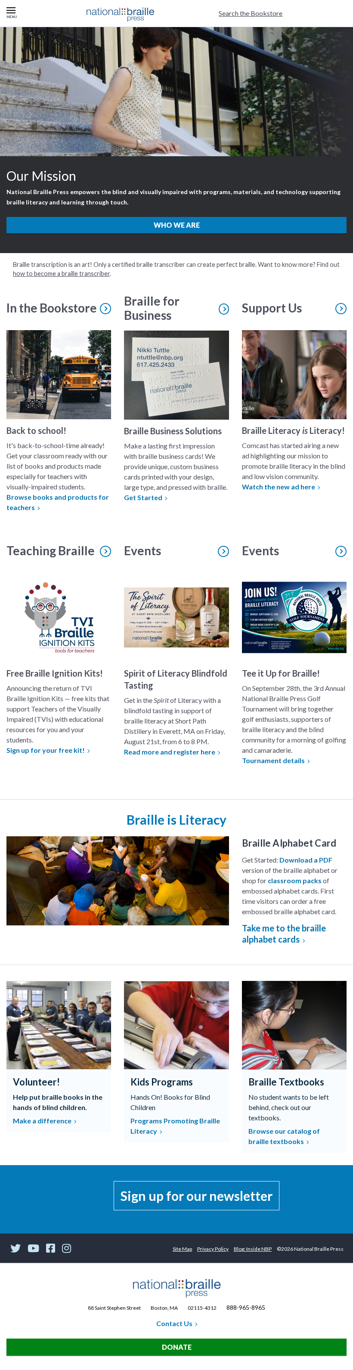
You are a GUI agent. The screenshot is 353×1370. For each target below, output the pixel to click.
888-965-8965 (245, 1307)
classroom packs (295, 880)
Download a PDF (305, 860)
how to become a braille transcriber (61, 273)
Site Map (182, 1249)
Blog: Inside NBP (253, 1249)
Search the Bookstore (250, 13)
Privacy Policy (213, 1249)
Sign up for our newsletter (196, 1195)
